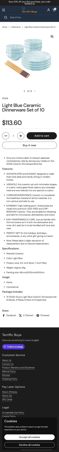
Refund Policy (9, 371)
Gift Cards (7, 399)
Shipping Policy (9, 378)
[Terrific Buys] (29, 10)
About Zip (7, 395)
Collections (15, 27)
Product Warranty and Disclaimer (18, 367)
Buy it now (29, 145)
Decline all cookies (29, 444)
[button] (54, 10)
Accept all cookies (29, 437)
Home (4, 27)
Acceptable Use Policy (13, 412)
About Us (6, 360)
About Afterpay (9, 391)
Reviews (6, 375)
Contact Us (7, 364)
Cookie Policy (9, 416)
